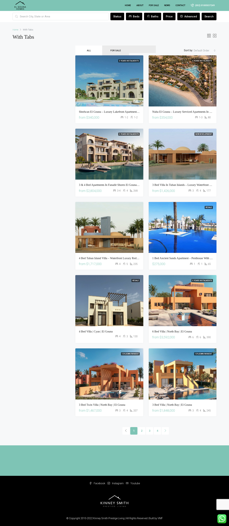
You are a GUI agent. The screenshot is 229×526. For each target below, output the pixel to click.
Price (169, 16)
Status (117, 16)
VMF (160, 518)
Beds (135, 16)
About (139, 5)
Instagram (117, 483)
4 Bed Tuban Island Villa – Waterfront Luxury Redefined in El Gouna (118, 258)
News (167, 5)
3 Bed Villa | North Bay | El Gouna (172, 404)
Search (209, 16)
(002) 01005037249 (205, 5)
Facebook (99, 483)
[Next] (165, 431)
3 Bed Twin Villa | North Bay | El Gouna (102, 404)
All (89, 50)
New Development (203, 134)
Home (128, 5)
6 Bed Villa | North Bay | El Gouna (172, 331)
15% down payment (130, 354)
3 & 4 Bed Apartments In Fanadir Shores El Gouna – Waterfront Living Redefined (125, 184)
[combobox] (204, 50)
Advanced (190, 16)
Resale (209, 207)
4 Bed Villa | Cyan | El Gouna (96, 331)
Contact (180, 5)
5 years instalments (129, 61)
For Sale (154, 5)
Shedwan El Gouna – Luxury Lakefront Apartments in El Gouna (115, 111)
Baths (154, 16)
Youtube (135, 483)
